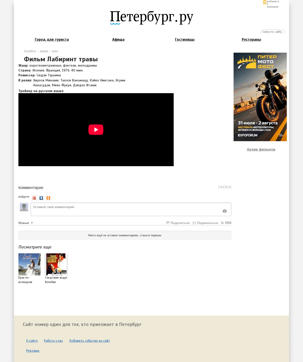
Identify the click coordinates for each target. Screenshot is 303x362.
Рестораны (251, 39)
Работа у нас (53, 341)
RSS (227, 222)
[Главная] (151, 17)
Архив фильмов (261, 149)
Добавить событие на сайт (89, 341)
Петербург (30, 50)
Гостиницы (185, 39)
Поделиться (180, 222)
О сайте (32, 341)
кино (55, 50)
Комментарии (30, 187)
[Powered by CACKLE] (224, 187)
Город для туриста (52, 39)
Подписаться (207, 222)
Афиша (118, 39)
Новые (24, 222)
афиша (44, 50)
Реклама (32, 351)
